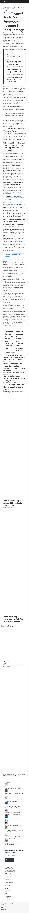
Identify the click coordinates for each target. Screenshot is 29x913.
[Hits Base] (6, 1)
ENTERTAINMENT (9, 870)
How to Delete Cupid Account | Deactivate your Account (12, 502)
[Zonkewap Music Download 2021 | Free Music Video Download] (6, 835)
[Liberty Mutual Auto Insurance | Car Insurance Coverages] (6, 841)
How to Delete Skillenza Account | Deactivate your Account (14, 79)
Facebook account (15, 226)
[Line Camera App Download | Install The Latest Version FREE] (14, 507)
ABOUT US (7, 899)
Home (4, 7)
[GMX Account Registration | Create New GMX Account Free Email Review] (6, 804)
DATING (6, 877)
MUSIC (6, 881)
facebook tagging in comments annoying (12, 311)
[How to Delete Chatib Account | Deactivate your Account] (15, 67)
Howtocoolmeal (8, 882)
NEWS (6, 887)
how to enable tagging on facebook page (13, 317)
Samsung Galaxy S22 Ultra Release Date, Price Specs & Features (15, 63)
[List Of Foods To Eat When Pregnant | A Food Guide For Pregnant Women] (6, 828)
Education (7, 897)
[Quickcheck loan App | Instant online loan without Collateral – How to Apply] (8, 361)
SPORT (6, 884)
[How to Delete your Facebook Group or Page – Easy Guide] (14, 374)
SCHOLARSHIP (8, 876)
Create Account (8, 896)
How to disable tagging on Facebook (16, 316)
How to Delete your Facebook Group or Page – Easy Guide (14, 378)
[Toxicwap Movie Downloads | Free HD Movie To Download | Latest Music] (6, 785)
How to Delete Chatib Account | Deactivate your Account (14, 71)
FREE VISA (7, 890)
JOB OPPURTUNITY (9, 871)
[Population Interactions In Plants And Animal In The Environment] (6, 798)
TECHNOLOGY (10, 7)
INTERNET (7, 879)
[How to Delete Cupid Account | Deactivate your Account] (14, 392)
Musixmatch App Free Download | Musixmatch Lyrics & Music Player (14, 357)
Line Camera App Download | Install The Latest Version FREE (13, 619)
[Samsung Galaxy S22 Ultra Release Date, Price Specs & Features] (15, 59)
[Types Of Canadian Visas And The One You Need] (6, 817)
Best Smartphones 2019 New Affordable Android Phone (14, 387)
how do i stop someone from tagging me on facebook (14, 313)
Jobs (6, 893)
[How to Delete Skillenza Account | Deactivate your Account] (15, 76)
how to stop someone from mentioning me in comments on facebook (14, 319)
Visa (5, 894)
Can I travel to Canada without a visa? (13, 825)
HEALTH (6, 885)
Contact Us (3, 909)
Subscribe (9, 860)
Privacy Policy (4, 906)
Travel (6, 891)
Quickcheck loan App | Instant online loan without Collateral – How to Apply (14, 367)
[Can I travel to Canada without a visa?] (6, 823)
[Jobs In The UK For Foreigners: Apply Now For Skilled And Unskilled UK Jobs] (6, 811)
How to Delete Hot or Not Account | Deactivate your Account (14, 775)
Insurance (7, 888)
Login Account (8, 874)
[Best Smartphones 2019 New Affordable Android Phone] (9, 382)
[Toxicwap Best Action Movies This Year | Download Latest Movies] (6, 792)
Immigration (7, 873)
